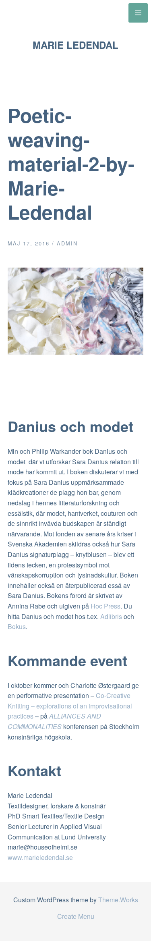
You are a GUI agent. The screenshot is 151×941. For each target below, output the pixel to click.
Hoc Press (105, 606)
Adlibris (111, 616)
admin (67, 243)
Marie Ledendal (75, 45)
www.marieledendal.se (40, 857)
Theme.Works (118, 899)
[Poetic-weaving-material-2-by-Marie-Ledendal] (76, 352)
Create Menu (75, 916)
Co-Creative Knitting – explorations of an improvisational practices (70, 706)
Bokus (17, 626)
